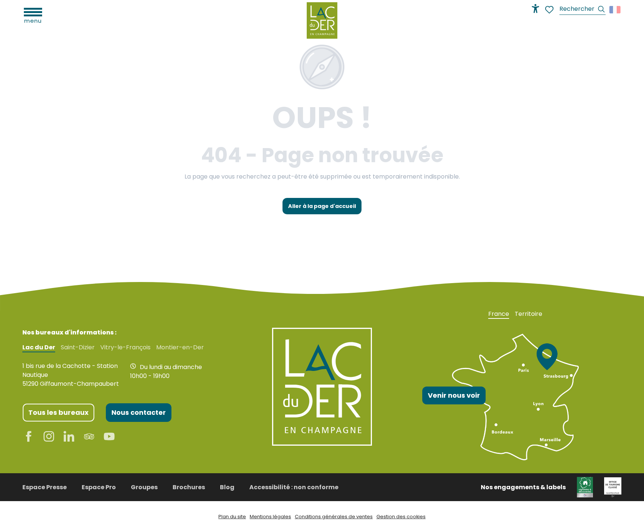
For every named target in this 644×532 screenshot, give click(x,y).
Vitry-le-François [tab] (125, 347)
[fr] (615, 9)
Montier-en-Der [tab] (180, 347)
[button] (582, 10)
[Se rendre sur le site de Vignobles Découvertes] (585, 487)
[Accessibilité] (535, 8)
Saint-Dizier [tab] (78, 347)
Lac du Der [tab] (38, 347)
